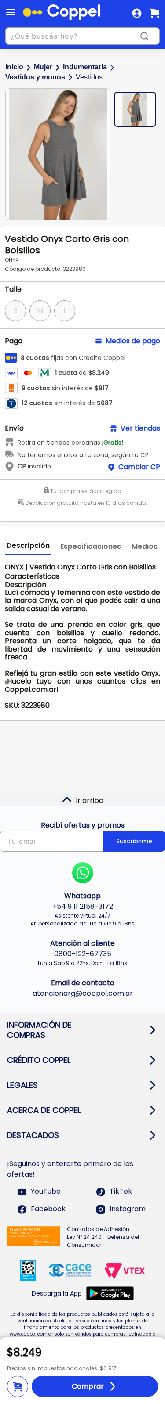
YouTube (46, 1192)
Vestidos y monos (35, 77)
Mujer (43, 67)
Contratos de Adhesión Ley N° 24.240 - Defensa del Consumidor (103, 1237)
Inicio (14, 67)
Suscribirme (134, 841)
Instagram (128, 1209)
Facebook (48, 1209)
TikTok (121, 1192)
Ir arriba (89, 801)
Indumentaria (85, 67)
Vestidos (89, 77)
